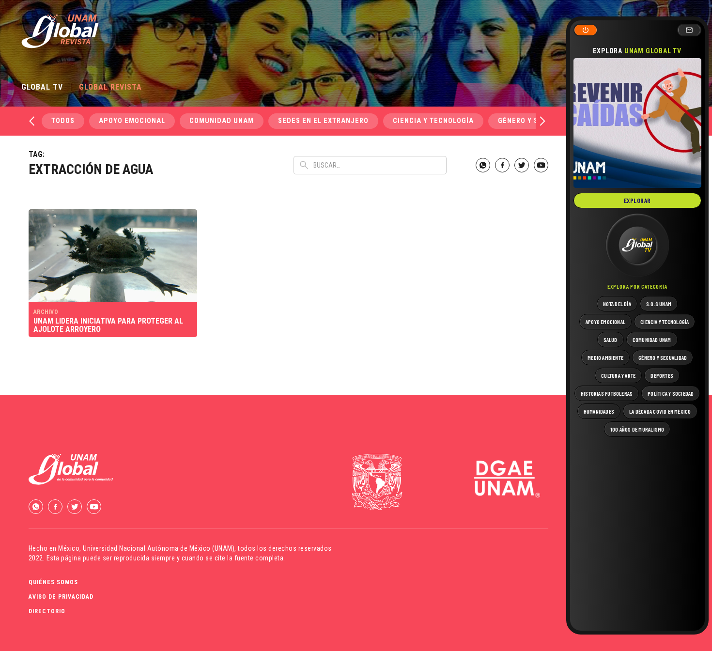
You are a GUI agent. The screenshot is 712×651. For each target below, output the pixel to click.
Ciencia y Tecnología (433, 121)
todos (63, 121)
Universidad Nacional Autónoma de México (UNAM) (158, 548)
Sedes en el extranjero (323, 121)
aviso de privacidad (61, 596)
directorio (47, 611)
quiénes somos (53, 582)
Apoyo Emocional (132, 121)
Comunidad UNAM (221, 121)
